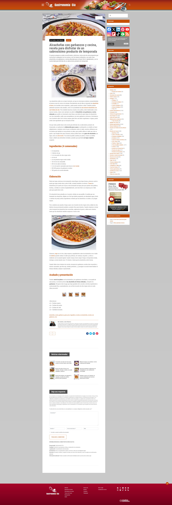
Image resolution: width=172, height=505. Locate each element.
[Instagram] (117, 490)
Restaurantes (113, 158)
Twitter (113, 29)
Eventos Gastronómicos (115, 110)
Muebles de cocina (114, 122)
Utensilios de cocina (114, 170)
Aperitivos (114, 133)
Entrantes (69, 40)
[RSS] (128, 490)
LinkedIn (118, 29)
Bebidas (111, 90)
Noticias (66, 487)
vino (56, 317)
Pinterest (123, 29)
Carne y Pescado (115, 134)
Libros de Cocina (113, 117)
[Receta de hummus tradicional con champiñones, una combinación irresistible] (77, 370)
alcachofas (52, 315)
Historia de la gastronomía (115, 114)
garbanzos (61, 315)
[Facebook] (117, 488)
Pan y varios (114, 141)
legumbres (73, 315)
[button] (43, 4)
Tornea (90, 183)
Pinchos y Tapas (115, 143)
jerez (69, 315)
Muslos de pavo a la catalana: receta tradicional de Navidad (88, 362)
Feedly (123, 34)
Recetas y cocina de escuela (116, 155)
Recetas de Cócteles (116, 91)
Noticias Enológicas (116, 107)
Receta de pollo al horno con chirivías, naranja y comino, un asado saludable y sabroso (63, 370)
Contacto (85, 491)
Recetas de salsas (116, 150)
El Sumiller (114, 103)
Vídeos (111, 172)
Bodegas (114, 100)
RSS (127, 34)
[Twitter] (120, 488)
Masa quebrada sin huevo (119, 222)
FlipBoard (113, 34)
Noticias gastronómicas (115, 124)
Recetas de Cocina (114, 131)
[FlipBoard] (120, 490)
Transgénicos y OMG (114, 165)
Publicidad (86, 493)
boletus (53, 256)
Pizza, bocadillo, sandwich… (118, 145)
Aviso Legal (100, 487)
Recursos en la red (114, 157)
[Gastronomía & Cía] (60, 5)
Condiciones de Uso (102, 489)
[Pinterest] (125, 488)
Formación (112, 112)
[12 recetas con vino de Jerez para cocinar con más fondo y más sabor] (52, 363)
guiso (65, 315)
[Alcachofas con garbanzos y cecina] (64, 294)
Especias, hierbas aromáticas (118, 139)
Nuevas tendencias (114, 126)
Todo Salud (112, 163)
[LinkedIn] (123, 488)
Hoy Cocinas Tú (113, 115)
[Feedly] (125, 490)
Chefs (111, 93)
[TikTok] (123, 490)
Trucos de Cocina (113, 167)
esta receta (60, 135)
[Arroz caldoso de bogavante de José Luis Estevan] (101, 18)
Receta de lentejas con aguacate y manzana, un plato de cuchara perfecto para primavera (63, 377)
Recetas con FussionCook (117, 148)
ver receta (76, 166)
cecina (56, 315)
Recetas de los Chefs (114, 153)
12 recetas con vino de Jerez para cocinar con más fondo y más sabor (63, 362)
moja (56, 253)
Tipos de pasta (115, 120)
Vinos (113, 108)
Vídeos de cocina (113, 174)
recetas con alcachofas (81, 315)
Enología (112, 98)
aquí (90, 455)
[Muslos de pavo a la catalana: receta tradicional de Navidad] (77, 363)
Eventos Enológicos (116, 105)
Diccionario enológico (116, 102)
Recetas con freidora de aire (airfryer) (118, 127)
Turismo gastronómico (114, 169)
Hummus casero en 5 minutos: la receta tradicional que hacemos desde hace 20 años (87, 377)
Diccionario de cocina (114, 95)
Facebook (109, 29)
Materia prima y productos (115, 119)
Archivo (85, 489)
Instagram (109, 34)
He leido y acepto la (60, 432)
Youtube (127, 29)
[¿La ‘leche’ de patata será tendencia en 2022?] (97, 18)
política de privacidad (64, 432)
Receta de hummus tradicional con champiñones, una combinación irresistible (88, 370)
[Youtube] (128, 488)
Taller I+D (112, 160)
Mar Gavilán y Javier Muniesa (56, 40)
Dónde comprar (113, 96)
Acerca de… (86, 487)
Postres (114, 146)
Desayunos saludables (116, 136)
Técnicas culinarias (114, 162)
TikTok (118, 34)
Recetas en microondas (117, 151)
